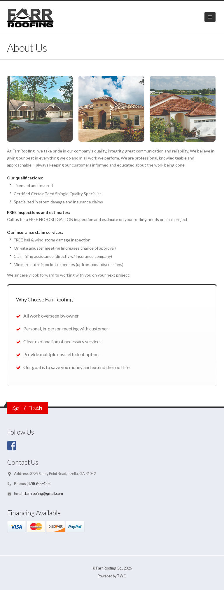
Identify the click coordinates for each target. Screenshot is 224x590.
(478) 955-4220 (38, 483)
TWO (122, 576)
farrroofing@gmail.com (44, 493)
